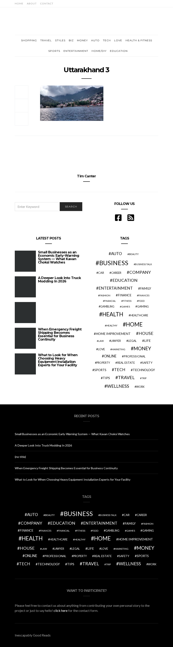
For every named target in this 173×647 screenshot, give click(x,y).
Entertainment (76, 50)
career (116, 272)
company (140, 272)
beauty (134, 254)
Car (101, 272)
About (32, 3)
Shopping (29, 40)
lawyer (116, 340)
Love (118, 40)
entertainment (116, 288)
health (112, 314)
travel (126, 377)
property (103, 362)
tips (106, 378)
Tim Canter (86, 176)
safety (147, 362)
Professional (135, 356)
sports (100, 370)
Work (140, 386)
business (113, 262)
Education (119, 50)
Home (19, 3)
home (134, 324)
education (125, 280)
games (125, 306)
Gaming (143, 306)
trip (144, 378)
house (146, 333)
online (110, 356)
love (101, 349)
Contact (46, 3)
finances (143, 295)
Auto (95, 40)
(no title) (20, 457)
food (141, 300)
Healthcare (139, 315)
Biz (71, 40)
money (142, 348)
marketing (118, 349)
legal (132, 340)
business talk (143, 264)
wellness (118, 386)
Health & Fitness (139, 40)
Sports (54, 50)
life (147, 340)
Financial (110, 300)
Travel (46, 40)
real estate (126, 362)
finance (124, 295)
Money (82, 40)
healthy (111, 325)
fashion (105, 295)
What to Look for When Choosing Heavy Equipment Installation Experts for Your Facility (57, 360)
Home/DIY (99, 50)
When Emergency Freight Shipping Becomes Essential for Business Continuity (59, 334)
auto (116, 253)
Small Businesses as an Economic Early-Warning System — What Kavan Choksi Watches (58, 257)
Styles (60, 40)
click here (61, 610)
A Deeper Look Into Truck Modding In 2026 (59, 279)
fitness (127, 300)
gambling (107, 306)
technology (144, 370)
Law (101, 341)
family (145, 288)
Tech (107, 40)
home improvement (113, 334)
